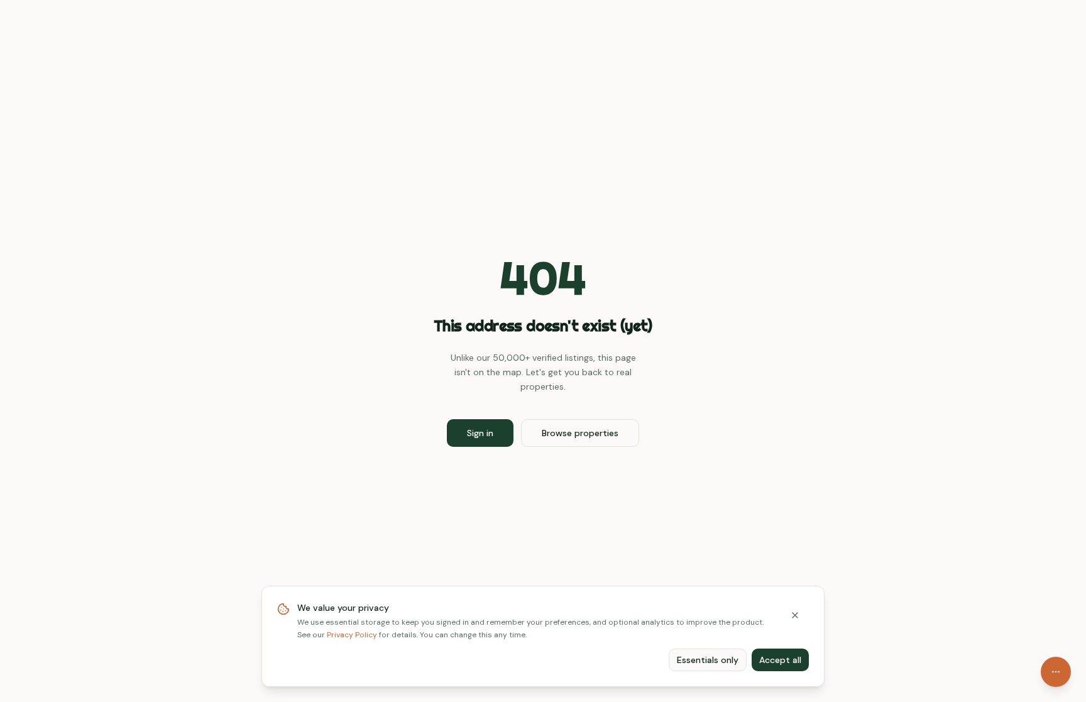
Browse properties (580, 433)
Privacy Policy (352, 635)
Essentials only (707, 660)
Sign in (480, 433)
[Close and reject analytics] (795, 615)
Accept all (780, 660)
